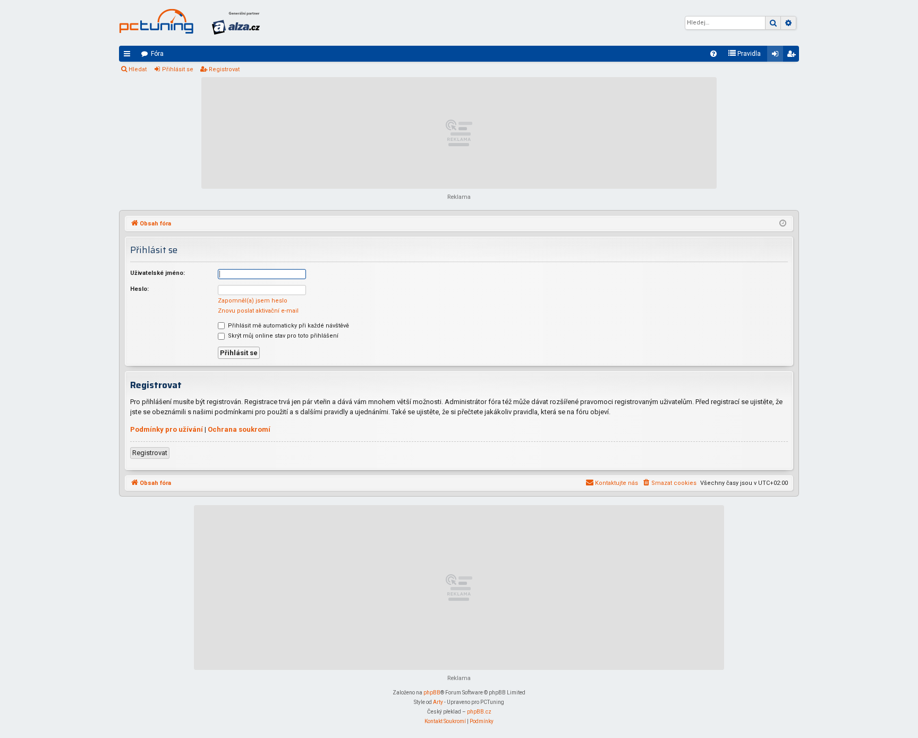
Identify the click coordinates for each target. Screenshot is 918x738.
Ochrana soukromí (239, 429)
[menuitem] (713, 54)
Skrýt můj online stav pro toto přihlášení (282, 335)
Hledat (138, 69)
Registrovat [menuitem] (793, 56)
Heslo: (139, 289)
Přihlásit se (177, 69)
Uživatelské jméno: (157, 273)
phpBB (431, 692)
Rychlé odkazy (129, 56)
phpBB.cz (479, 712)
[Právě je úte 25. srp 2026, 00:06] (782, 224)
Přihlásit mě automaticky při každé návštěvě (287, 325)
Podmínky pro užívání (166, 429)
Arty (438, 702)
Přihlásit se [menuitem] (777, 56)
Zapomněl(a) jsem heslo (252, 300)
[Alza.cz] (235, 23)
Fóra (157, 53)
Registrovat (224, 69)
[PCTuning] (156, 21)
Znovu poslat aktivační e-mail (258, 310)
